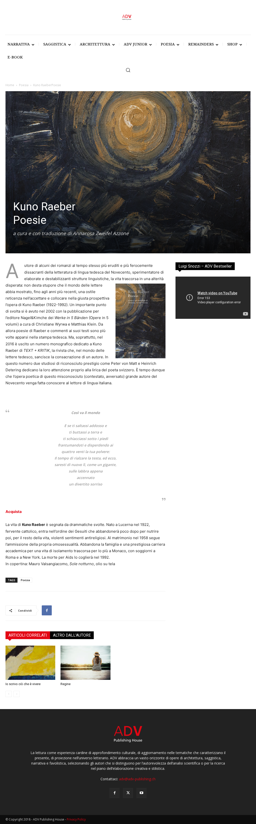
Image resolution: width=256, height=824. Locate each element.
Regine (65, 684)
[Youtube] (141, 793)
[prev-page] (9, 694)
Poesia (23, 85)
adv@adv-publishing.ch (137, 779)
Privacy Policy (76, 819)
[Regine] (85, 663)
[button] (128, 70)
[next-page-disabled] (17, 694)
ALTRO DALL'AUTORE (72, 635)
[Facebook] (47, 610)
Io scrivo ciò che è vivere (23, 684)
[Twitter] (128, 793)
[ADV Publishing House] (128, 17)
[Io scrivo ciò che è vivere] (30, 663)
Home (10, 85)
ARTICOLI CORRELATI (27, 635)
